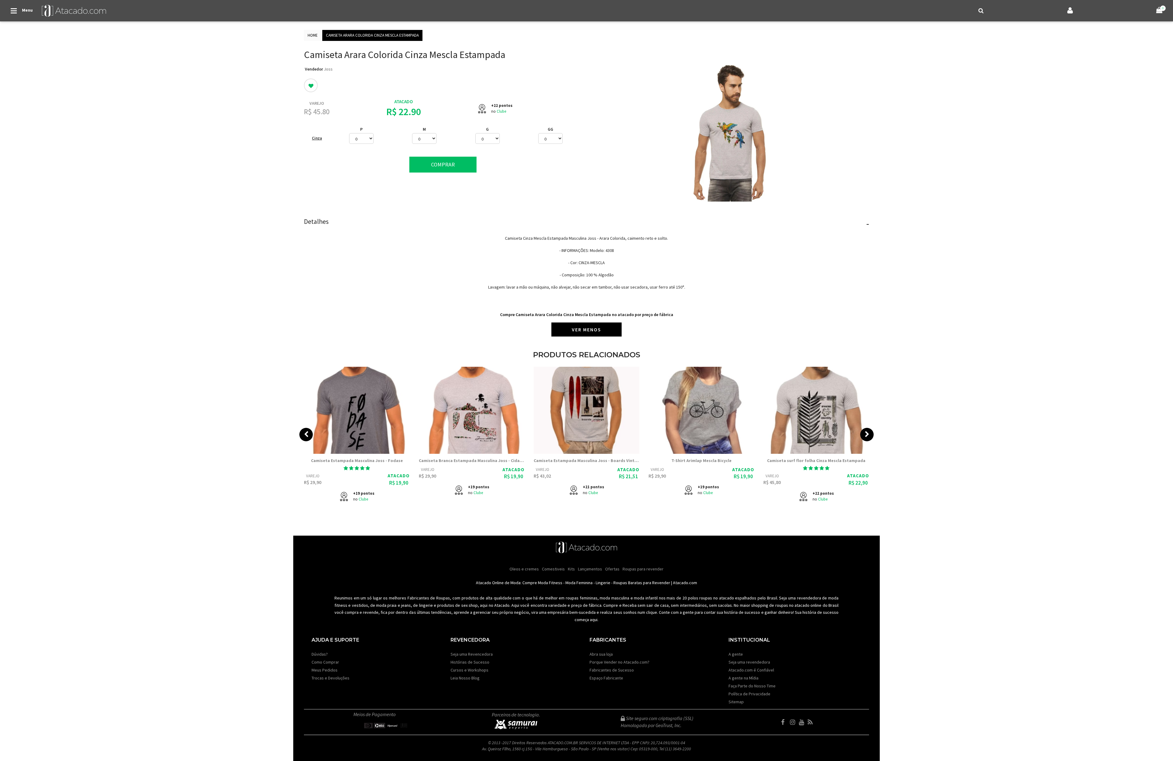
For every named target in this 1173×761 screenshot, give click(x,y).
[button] (357, 468)
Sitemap (736, 702)
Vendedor (314, 69)
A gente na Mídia (743, 678)
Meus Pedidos (325, 670)
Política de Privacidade (749, 694)
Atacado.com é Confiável (751, 670)
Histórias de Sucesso (470, 662)
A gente (736, 654)
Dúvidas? (320, 654)
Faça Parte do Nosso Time (752, 686)
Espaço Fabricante (606, 678)
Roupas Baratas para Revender (641, 582)
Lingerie (603, 582)
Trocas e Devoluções (330, 678)
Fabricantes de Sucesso (612, 670)
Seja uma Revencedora (472, 654)
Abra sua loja (601, 654)
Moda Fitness (550, 582)
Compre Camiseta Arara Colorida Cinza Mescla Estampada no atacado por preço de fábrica (586, 314)
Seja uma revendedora (749, 662)
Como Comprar (325, 662)
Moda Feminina (579, 582)
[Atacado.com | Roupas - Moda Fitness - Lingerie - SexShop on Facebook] (785, 722)
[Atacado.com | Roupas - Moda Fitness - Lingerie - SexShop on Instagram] (794, 722)
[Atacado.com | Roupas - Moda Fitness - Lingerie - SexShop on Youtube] (803, 722)
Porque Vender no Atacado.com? (619, 662)
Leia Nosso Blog (465, 678)
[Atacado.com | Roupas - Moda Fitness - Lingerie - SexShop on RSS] (812, 722)
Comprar (443, 164)
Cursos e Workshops (469, 670)
